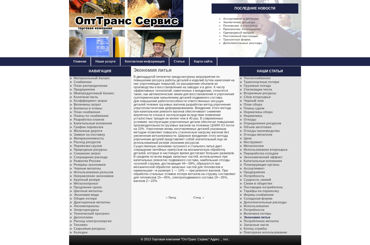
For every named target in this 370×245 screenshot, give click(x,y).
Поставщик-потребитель (263, 187)
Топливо (81, 224)
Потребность (254, 176)
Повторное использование (265, 232)
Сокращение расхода (91, 157)
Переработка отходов (261, 153)
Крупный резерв (87, 179)
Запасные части (256, 224)
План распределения (90, 85)
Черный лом (254, 100)
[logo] (185, 56)
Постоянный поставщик (240, 36)
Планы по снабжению (91, 115)
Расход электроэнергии (93, 221)
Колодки (81, 232)
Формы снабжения (258, 194)
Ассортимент (254, 168)
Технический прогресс (92, 213)
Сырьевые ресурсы (89, 228)
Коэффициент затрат (90, 100)
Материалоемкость (89, 138)
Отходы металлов (258, 134)
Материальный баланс (92, 78)
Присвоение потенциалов (241, 29)
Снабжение (83, 82)
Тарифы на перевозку (261, 191)
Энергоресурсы (86, 209)
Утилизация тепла (258, 89)
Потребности (254, 209)
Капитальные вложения (93, 123)
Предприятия (84, 89)
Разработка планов (89, 119)
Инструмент (253, 142)
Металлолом (254, 146)
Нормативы (253, 115)
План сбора (253, 104)
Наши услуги (105, 61)
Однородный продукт (238, 32)
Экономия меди (86, 194)
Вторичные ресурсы (260, 93)
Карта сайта (203, 61)
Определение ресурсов (262, 123)
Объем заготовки (257, 127)
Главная (79, 61)
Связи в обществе (258, 183)
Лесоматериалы (86, 206)
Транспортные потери (261, 82)
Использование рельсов (93, 172)
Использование (256, 206)
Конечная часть (86, 97)
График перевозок (88, 127)
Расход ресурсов (87, 142)
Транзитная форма (237, 39)
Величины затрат (87, 104)
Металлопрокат (86, 183)
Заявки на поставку (89, 134)
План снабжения (87, 112)
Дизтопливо (83, 217)
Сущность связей (257, 179)
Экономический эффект (263, 157)
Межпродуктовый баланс (94, 93)
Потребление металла (261, 221)
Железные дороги (88, 130)
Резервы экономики (90, 164)
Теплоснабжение (257, 78)
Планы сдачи (254, 108)
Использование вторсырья (265, 149)
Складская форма (258, 198)
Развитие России (87, 161)
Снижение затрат (87, 153)
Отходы (250, 119)
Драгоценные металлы (92, 202)
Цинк (248, 138)
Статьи (179, 61)
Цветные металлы (88, 191)
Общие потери (85, 198)
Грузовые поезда (257, 85)
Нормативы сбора (258, 112)
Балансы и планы (88, 108)
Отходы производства (262, 130)
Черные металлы (87, 168)
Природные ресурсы (90, 149)
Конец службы (255, 228)
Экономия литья (257, 217)
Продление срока (88, 187)
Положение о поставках (240, 25)
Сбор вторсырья (257, 97)
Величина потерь (257, 213)
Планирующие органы (261, 164)
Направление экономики (94, 176)
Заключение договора (239, 22)
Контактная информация (144, 61)
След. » (198, 197)
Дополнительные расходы (242, 43)
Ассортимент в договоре (241, 18)
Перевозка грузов (88, 146)
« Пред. (171, 197)
